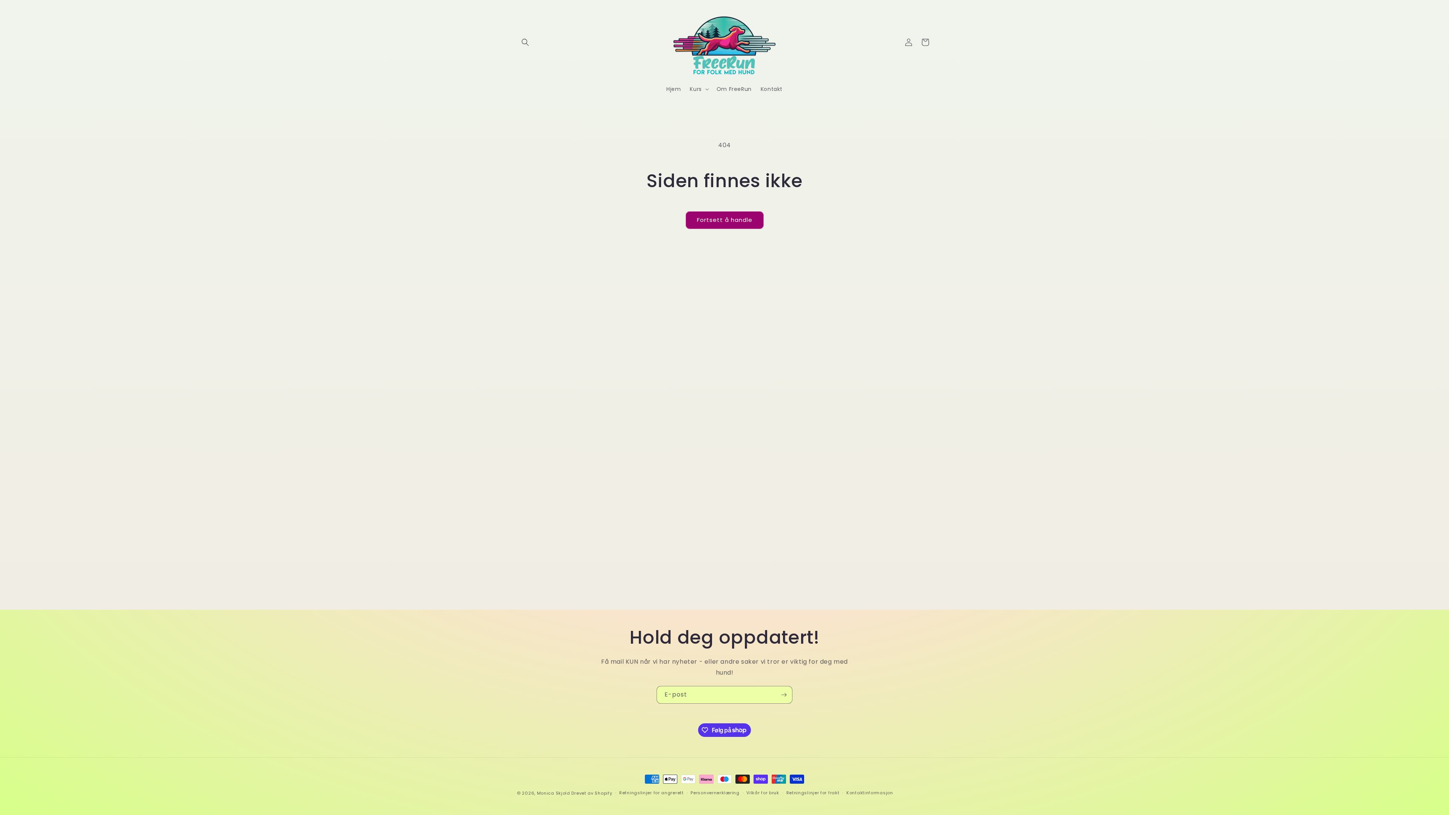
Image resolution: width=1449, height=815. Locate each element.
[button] (525, 42)
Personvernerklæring (715, 793)
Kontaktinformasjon (869, 793)
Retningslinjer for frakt (813, 793)
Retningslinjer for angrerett (651, 793)
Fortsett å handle (724, 220)
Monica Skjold (553, 793)
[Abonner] (783, 695)
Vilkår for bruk (762, 793)
